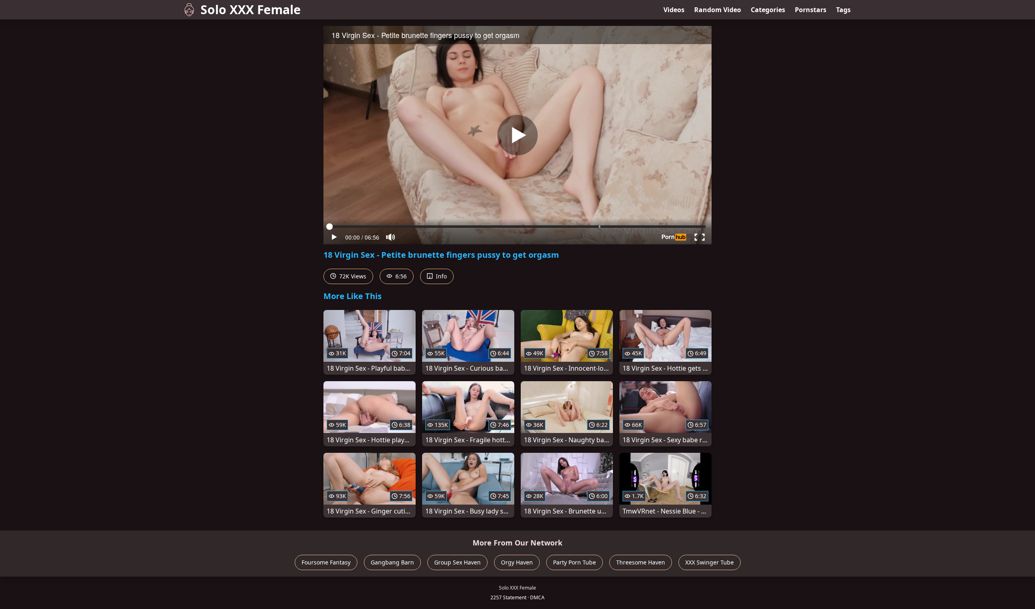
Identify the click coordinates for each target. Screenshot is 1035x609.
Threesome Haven (640, 562)
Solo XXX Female (251, 9)
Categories (768, 9)
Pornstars (810, 9)
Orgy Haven (517, 562)
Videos (673, 9)
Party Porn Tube (574, 562)
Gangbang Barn (392, 562)
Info (440, 276)
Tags (843, 9)
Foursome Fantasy (326, 562)
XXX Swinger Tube (709, 562)
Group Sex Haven (457, 562)
